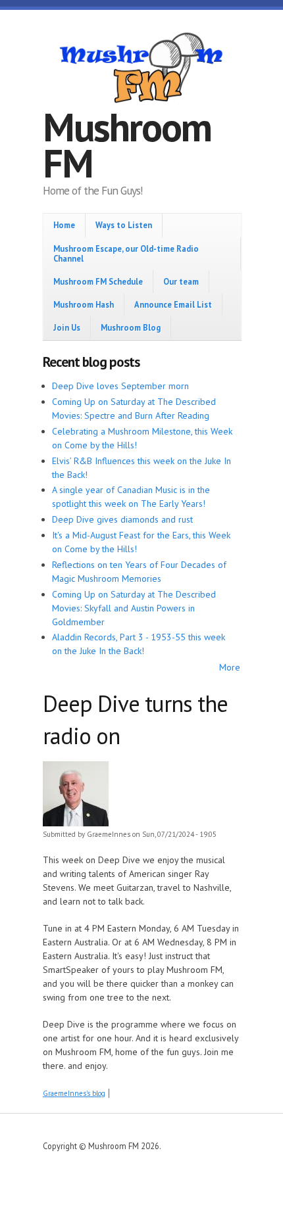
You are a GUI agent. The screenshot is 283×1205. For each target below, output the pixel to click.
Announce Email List (173, 304)
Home (64, 225)
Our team (181, 281)
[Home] (141, 69)
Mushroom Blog (131, 327)
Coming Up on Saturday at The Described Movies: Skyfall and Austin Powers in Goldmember (134, 608)
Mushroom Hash (83, 304)
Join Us (66, 327)
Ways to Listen (123, 225)
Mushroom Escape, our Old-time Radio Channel (126, 253)
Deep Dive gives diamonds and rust (122, 519)
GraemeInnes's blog (74, 1093)
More (229, 667)
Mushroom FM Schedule (98, 281)
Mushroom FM (127, 145)
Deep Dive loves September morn (120, 386)
